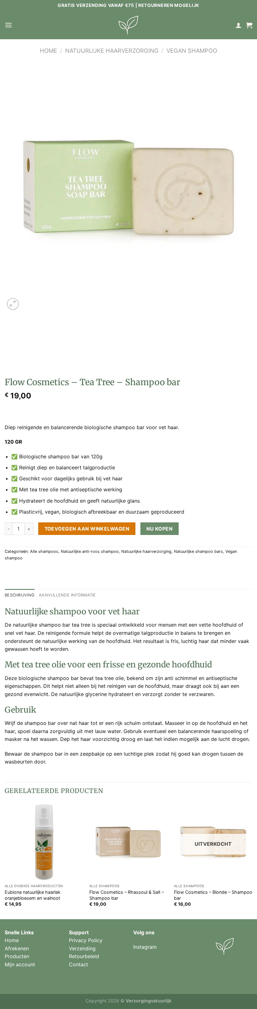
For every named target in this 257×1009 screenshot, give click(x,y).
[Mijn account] (238, 25)
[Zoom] (13, 304)
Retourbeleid (84, 956)
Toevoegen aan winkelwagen (87, 529)
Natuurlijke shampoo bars (198, 551)
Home (48, 50)
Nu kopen (159, 529)
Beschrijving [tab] (19, 595)
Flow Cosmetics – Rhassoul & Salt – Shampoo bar (126, 895)
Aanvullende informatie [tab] (67, 595)
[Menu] (8, 25)
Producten (17, 956)
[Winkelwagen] (249, 25)
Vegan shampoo (191, 50)
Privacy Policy (85, 940)
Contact (78, 964)
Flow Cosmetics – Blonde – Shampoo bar (213, 895)
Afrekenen (17, 948)
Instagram (145, 947)
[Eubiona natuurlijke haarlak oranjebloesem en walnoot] (44, 841)
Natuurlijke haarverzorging (112, 50)
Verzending (82, 948)
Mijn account (20, 964)
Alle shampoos (44, 551)
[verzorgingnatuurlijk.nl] (128, 25)
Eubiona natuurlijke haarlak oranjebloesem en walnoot (32, 895)
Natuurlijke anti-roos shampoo (90, 551)
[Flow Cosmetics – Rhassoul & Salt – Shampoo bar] (128, 841)
